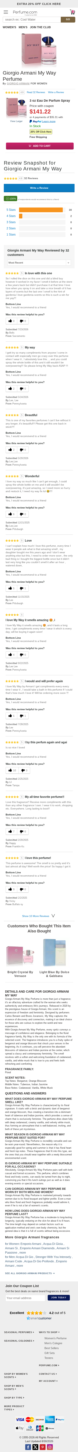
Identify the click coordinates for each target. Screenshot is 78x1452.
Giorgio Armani (18, 83)
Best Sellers (51, 1348)
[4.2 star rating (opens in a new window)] (37, 1313)
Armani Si (11, 1248)
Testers (48, 1357)
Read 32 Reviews (36, 92)
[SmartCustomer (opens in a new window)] (39, 1319)
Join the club (40, 27)
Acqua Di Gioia (53, 1243)
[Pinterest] (43, 1447)
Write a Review (56, 92)
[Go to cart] (72, 12)
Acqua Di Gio (24, 1256)
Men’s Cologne (53, 1343)
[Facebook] (28, 1447)
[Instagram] (50, 1447)
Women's (9, 27)
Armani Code (13, 1261)
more (22, 1252)
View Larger (16, 121)
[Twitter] (35, 1447)
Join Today (58, 1297)
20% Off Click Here (40, 131)
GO (68, 19)
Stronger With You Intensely (53, 1256)
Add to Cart (41, 145)
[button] (6, 12)
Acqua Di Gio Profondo (39, 1261)
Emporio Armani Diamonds (37, 1248)
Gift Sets (49, 1353)
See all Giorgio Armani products (28, 1273)
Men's (23, 27)
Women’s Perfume (55, 1338)
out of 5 (57, 1313)
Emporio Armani (30, 1243)
